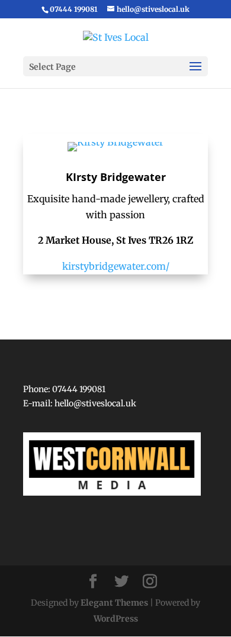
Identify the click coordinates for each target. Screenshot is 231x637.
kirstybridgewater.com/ (115, 266)
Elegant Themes (114, 602)
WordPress (116, 618)
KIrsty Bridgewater (116, 177)
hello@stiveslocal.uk (95, 403)
